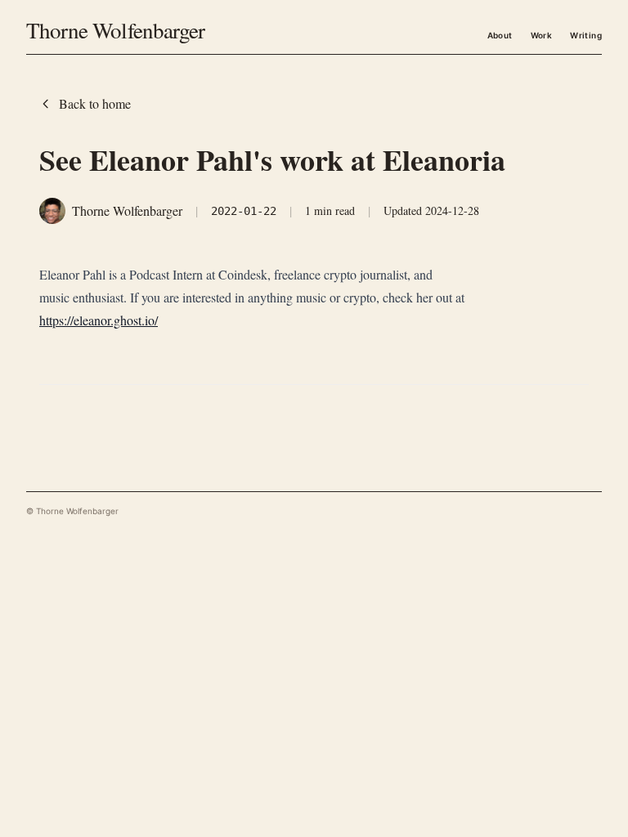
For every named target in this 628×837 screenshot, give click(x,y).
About (500, 35)
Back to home (95, 103)
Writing (586, 35)
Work (542, 35)
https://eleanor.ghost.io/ (98, 320)
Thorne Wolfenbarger (115, 31)
